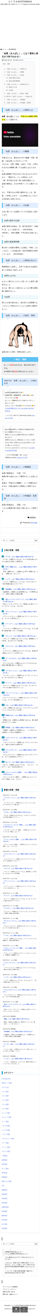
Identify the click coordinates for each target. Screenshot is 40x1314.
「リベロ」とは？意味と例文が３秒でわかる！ (17, 935)
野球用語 (4, 1220)
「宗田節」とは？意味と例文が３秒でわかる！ (19, 727)
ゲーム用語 (5, 1100)
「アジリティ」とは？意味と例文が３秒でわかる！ (19, 908)
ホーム (4, 49)
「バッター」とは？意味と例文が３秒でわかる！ (18, 1058)
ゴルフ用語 (5, 1108)
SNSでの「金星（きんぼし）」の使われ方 (18, 96)
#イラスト (18, 408)
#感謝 (21, 1266)
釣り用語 (4, 1224)
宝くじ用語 (5, 1168)
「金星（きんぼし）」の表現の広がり (16, 84)
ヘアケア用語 (6, 1134)
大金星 (9, 90)
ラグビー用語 (6, 1151)
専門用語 (4, 1173)
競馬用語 (4, 1194)
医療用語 (4, 1160)
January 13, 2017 (22, 457)
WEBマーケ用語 (7, 1083)
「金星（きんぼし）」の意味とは (15, 69)
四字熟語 (4, 1164)
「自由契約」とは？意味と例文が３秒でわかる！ (20, 589)
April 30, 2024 (20, 1273)
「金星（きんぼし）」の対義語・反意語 (17, 102)
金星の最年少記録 (13, 78)
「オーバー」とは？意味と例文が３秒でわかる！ (20, 683)
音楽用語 (4, 1228)
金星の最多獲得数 (13, 81)
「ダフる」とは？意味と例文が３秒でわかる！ (17, 812)
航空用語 (4, 1203)
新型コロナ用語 (6, 1181)
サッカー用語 (6, 1113)
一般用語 (4, 1156)
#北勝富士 (12, 408)
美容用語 (4, 1198)
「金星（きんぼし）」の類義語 (14, 99)
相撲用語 (13, 49)
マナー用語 (5, 1143)
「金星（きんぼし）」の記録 (14, 75)
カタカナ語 (5, 1087)
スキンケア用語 (6, 1117)
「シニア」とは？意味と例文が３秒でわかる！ (19, 579)
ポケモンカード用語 (8, 1138)
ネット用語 (5, 1121)
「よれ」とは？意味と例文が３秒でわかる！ (19, 705)
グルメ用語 (5, 1096)
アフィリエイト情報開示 (10, 1287)
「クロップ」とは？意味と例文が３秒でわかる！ (20, 636)
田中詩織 (34, 523)
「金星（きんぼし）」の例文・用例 (16, 93)
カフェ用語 (5, 1091)
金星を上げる (11, 87)
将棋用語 (4, 1177)
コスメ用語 (5, 1104)
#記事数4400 (16, 1266)
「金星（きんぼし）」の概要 (14, 72)
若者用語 (4, 1211)
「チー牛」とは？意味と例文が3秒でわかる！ (19, 557)
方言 (3, 1185)
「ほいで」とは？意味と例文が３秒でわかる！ (19, 762)
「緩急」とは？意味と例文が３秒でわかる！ (17, 1019)
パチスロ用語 (6, 1126)
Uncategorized (6, 1079)
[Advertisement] (20, 27)
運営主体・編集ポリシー (10, 1294)
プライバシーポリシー (10, 1289)
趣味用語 (4, 1215)
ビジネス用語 (6, 1130)
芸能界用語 (5, 1207)
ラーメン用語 (6, 1147)
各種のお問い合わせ (9, 1292)
